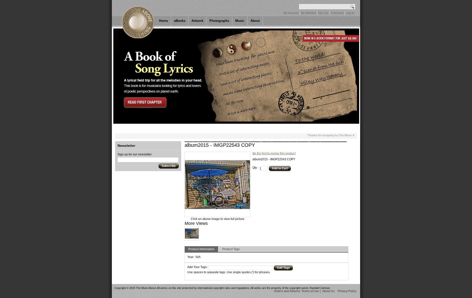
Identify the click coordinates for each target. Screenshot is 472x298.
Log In (350, 13)
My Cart (323, 13)
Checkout (337, 13)
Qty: (255, 167)
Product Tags (231, 249)
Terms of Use (310, 291)
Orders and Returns (287, 291)
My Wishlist (308, 13)
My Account (291, 13)
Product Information (201, 249)
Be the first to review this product (273, 153)
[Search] (352, 6)
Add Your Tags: (197, 267)
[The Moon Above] (137, 19)
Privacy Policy (347, 291)
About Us (328, 291)
